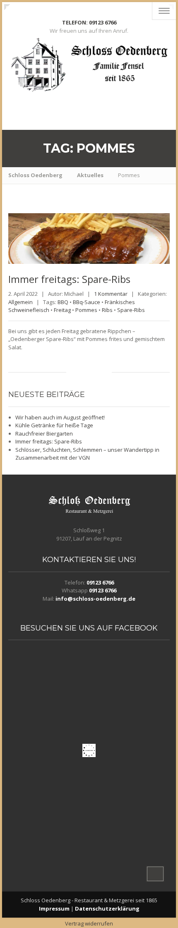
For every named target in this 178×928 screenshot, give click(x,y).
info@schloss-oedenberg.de (95, 598)
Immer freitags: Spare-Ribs (48, 441)
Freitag (62, 310)
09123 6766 (100, 582)
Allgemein (20, 302)
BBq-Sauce (86, 302)
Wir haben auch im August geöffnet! (60, 417)
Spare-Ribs (131, 310)
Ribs (107, 310)
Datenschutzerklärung (107, 908)
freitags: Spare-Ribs (69, 279)
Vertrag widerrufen (89, 923)
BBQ (63, 302)
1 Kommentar (110, 293)
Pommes (86, 310)
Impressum (54, 908)
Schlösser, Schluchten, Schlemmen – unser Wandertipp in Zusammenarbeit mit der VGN (87, 454)
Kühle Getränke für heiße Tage (54, 425)
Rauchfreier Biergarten (44, 433)
